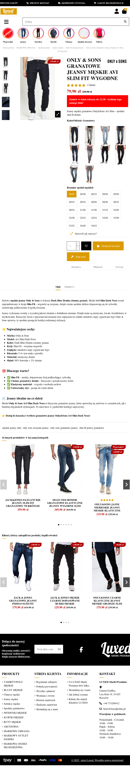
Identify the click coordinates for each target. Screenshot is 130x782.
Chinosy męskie (12, 694)
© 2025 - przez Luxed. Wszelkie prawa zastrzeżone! (97, 760)
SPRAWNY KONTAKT (33, 3)
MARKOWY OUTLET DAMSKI (16, 737)
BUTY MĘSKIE (12, 721)
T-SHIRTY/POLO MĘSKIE (13, 683)
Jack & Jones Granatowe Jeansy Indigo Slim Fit (23, 600)
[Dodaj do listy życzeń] (86, 245)
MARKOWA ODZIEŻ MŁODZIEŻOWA (15, 745)
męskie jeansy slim (11, 427)
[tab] (69, 287)
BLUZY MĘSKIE (13, 690)
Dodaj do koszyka (111, 245)
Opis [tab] (58, 286)
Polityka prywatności (46, 686)
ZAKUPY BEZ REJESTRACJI (103, 3)
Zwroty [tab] (119, 267)
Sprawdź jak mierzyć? (85, 233)
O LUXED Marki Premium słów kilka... (80, 683)
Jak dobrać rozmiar (78, 694)
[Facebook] (81, 649)
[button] (58, 524)
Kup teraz (81, 256)
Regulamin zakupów (46, 681)
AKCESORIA (11, 726)
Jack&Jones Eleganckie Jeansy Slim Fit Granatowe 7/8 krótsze (23, 503)
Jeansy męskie (11, 699)
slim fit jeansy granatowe (91, 427)
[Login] (116, 11)
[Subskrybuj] (59, 649)
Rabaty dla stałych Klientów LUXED (78, 700)
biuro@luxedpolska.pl (114, 708)
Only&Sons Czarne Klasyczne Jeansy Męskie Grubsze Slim (107, 600)
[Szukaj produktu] (125, 22)
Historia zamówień (45, 700)
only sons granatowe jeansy (64, 427)
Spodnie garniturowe (14, 708)
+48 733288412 (111, 703)
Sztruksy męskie (12, 703)
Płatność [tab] (98, 267)
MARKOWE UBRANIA (17, 731)
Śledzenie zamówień (46, 704)
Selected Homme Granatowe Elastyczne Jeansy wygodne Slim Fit (65, 504)
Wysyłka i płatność (45, 691)
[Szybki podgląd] (10, 454)
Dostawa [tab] (76, 267)
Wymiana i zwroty (45, 695)
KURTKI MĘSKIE (14, 717)
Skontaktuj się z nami (47, 709)
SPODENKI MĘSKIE (15, 712)
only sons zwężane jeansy (36, 427)
